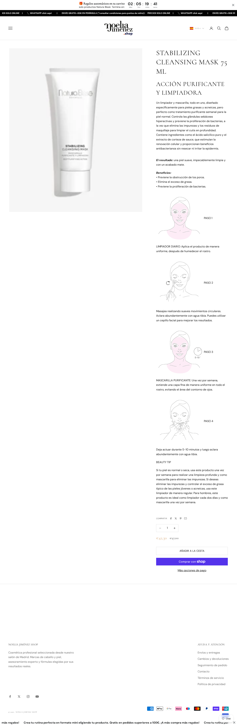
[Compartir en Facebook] (171, 518)
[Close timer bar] (233, 5)
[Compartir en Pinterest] (180, 518)
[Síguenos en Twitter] (19, 696)
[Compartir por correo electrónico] (185, 518)
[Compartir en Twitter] (175, 518)
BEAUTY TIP (163, 462)
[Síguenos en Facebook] (10, 696)
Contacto (203, 671)
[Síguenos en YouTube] (37, 696)
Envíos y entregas (209, 652)
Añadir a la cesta (192, 551)
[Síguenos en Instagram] (28, 696)
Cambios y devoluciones (213, 659)
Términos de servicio (211, 678)
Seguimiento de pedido (212, 665)
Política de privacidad (211, 684)
